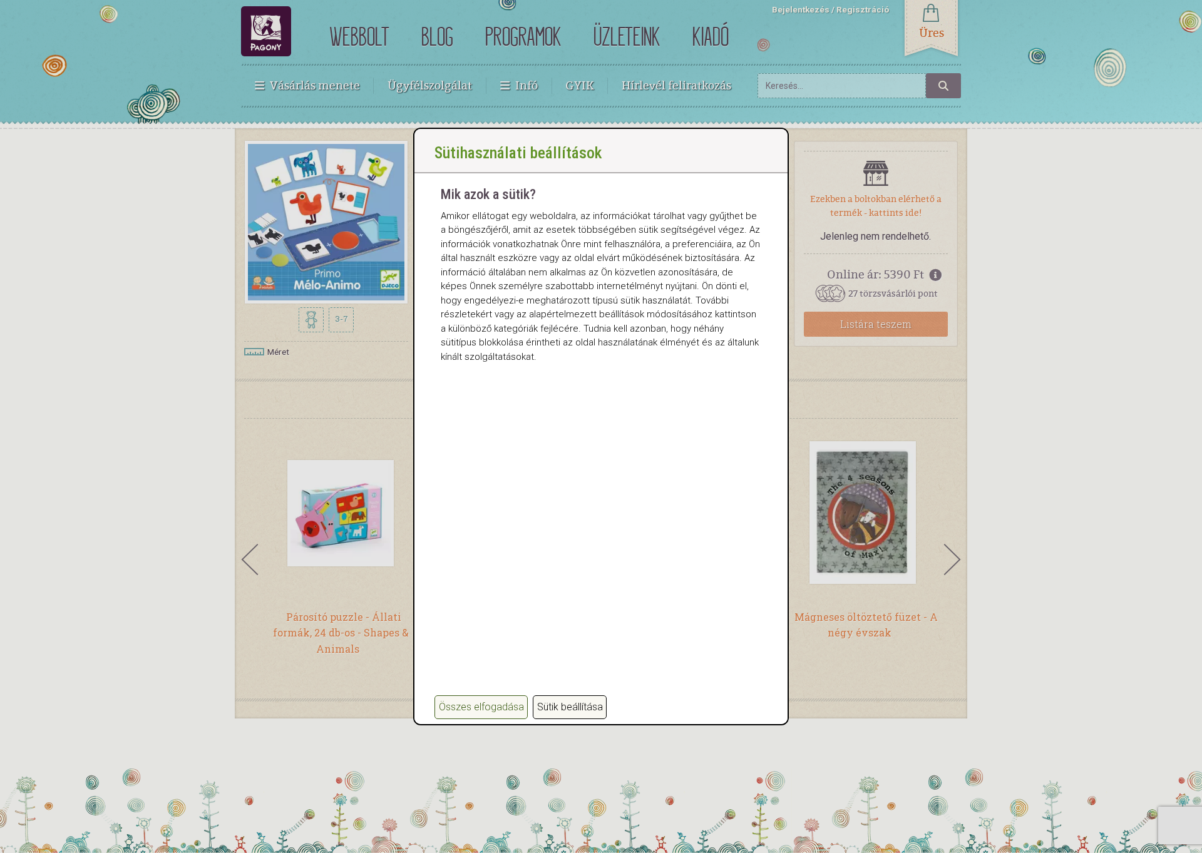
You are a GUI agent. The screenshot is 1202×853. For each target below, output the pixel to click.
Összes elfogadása (481, 707)
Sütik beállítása (570, 707)
